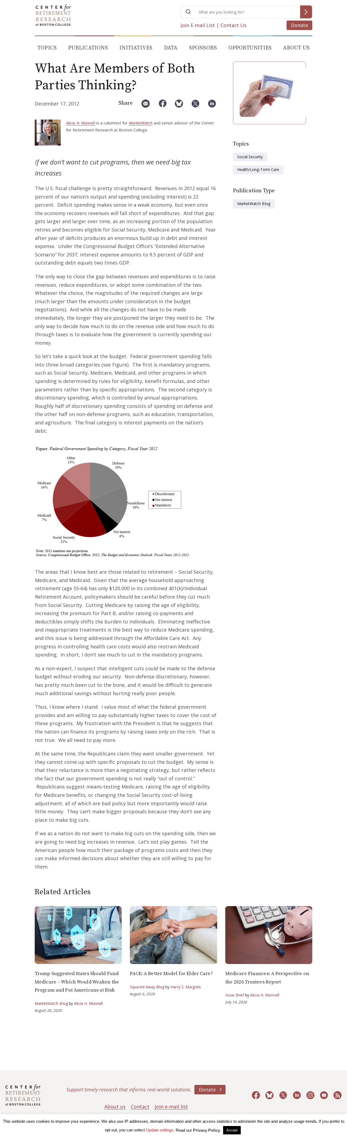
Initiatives (135, 48)
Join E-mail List (198, 25)
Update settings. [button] (160, 1130)
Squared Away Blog (147, 986)
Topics (47, 48)
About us (115, 1106)
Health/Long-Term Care (258, 169)
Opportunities (250, 48)
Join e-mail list (171, 1106)
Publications (88, 48)
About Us (296, 48)
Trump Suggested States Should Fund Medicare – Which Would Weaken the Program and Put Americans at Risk (77, 981)
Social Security (250, 156)
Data (171, 48)
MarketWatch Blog (253, 203)
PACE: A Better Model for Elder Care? (171, 973)
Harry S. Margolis (186, 986)
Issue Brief (234, 995)
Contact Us (233, 25)
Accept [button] (231, 1130)
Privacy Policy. (207, 1130)
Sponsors (203, 48)
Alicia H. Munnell (80, 123)
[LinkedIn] (212, 106)
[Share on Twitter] (195, 106)
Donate (299, 25)
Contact (140, 1106)
